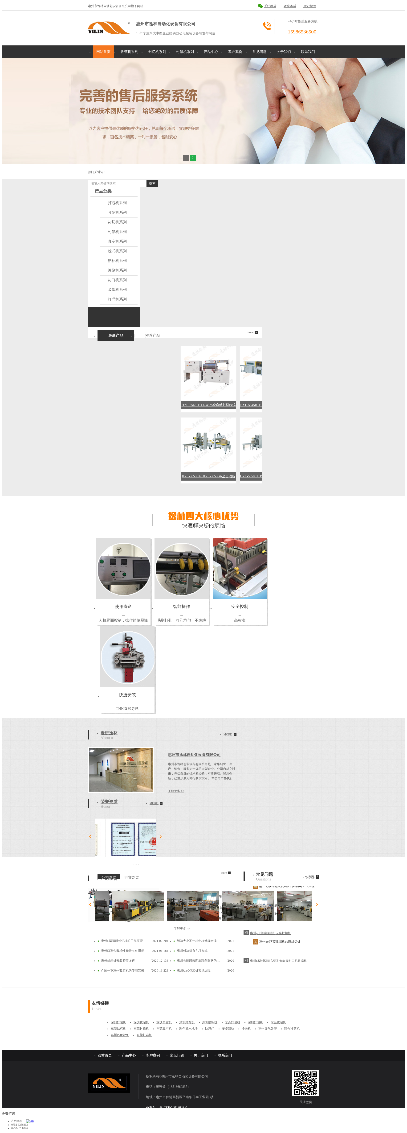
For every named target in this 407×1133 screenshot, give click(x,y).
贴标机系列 (117, 261)
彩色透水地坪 (188, 1028)
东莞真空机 (164, 1028)
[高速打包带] (203, 111)
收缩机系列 (129, 52)
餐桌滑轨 (228, 1028)
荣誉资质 (109, 801)
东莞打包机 (232, 1022)
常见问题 (259, 52)
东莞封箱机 (141, 1028)
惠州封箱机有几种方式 (192, 950)
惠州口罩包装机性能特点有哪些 (122, 950)
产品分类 (103, 191)
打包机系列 (117, 203)
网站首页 (103, 52)
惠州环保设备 (120, 1035)
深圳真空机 (164, 1022)
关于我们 (284, 52)
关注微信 (270, 6)
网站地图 (309, 6)
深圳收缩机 (141, 1022)
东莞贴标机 (118, 1028)
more (230, 734)
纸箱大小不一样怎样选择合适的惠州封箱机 (199, 941)
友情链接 (100, 1003)
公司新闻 (109, 878)
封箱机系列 (185, 52)
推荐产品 (152, 335)
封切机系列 (157, 52)
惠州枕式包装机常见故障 (194, 970)
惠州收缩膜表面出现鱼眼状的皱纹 (199, 960)
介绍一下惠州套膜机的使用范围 (122, 970)
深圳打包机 (118, 1022)
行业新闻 (131, 878)
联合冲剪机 (292, 1028)
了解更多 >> (176, 791)
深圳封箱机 (187, 1022)
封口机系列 (117, 280)
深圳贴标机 (209, 1022)
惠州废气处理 (267, 1028)
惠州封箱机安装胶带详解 (118, 960)
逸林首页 (105, 1055)
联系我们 (308, 52)
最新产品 (115, 335)
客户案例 (235, 52)
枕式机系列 (117, 251)
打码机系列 (117, 299)
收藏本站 (290, 6)
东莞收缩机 (278, 1022)
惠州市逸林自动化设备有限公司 (194, 755)
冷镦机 (246, 1028)
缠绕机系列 (117, 270)
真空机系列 (117, 241)
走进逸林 (109, 733)
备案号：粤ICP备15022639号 (166, 1107)
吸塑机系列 (117, 290)
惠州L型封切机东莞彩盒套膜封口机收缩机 (278, 944)
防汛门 (209, 1028)
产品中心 (211, 52)
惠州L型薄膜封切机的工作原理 (122, 941)
